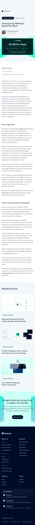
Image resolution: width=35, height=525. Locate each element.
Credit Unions (5, 459)
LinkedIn (21, 479)
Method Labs (22, 452)
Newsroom (22, 444)
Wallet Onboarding (7, 468)
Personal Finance (6, 447)
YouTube (21, 482)
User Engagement (6, 450)
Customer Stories (23, 442)
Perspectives (22, 447)
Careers (4, 482)
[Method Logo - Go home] (6, 433)
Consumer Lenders (7, 445)
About (3, 479)
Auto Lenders (5, 462)
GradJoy (21, 129)
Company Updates (24, 450)
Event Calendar (23, 455)
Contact (4, 484)
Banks (3, 456)
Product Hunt (6, 193)
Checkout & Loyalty (7, 471)
